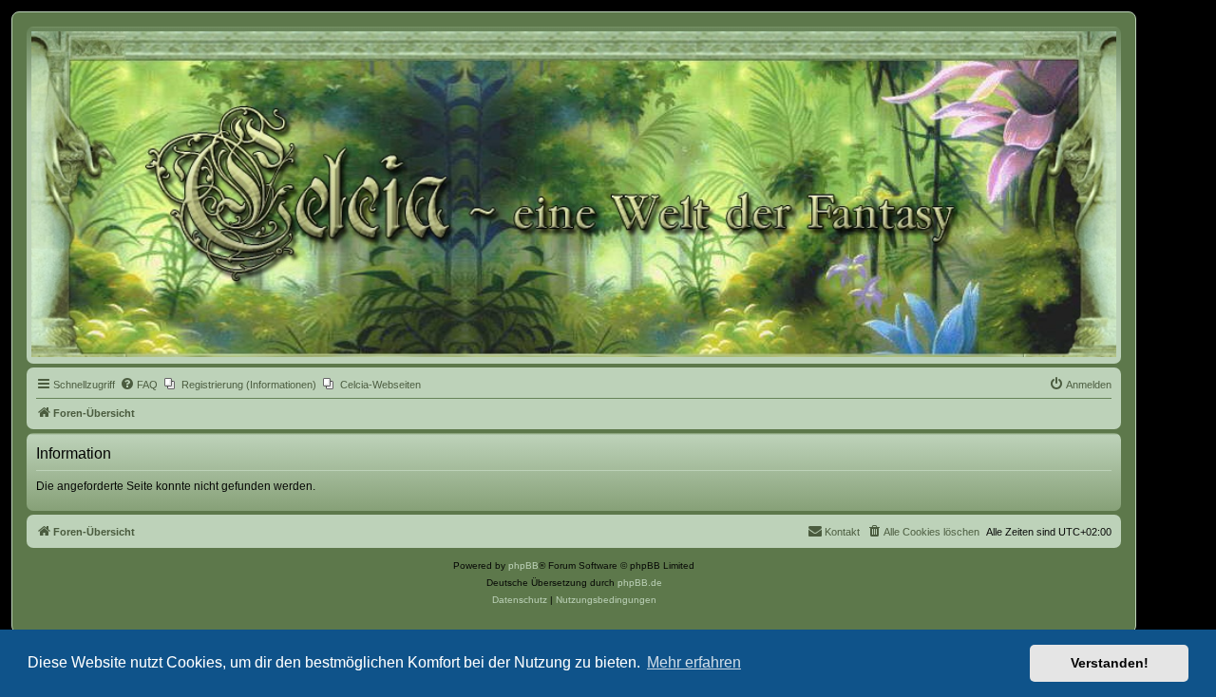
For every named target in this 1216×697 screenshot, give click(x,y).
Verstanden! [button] (1110, 662)
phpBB (523, 565)
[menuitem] (139, 384)
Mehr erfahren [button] (694, 662)
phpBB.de (640, 582)
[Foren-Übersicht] (573, 194)
